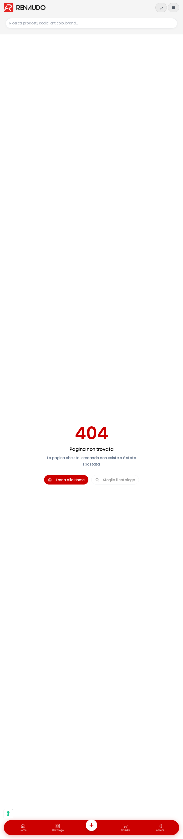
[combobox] (91, 23)
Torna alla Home (70, 479)
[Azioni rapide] (91, 825)
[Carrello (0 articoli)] (161, 7)
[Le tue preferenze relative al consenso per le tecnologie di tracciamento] (8, 813)
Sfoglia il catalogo (119, 479)
